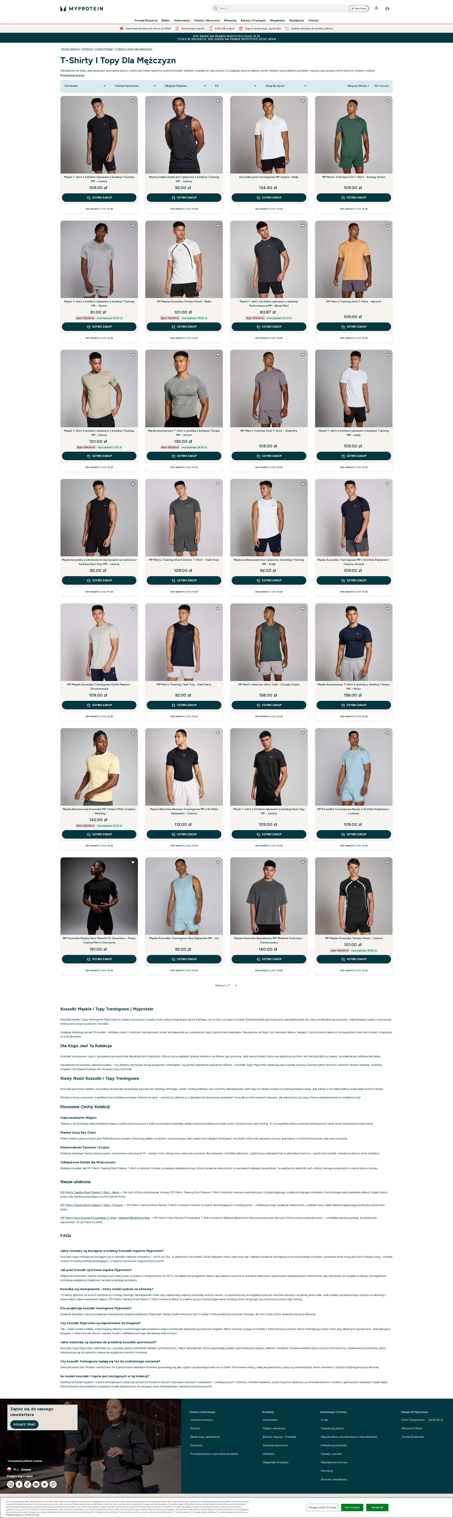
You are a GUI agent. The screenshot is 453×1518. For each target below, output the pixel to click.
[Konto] (376, 8)
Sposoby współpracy (334, 1479)
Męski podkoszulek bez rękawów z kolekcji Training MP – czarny (184, 179)
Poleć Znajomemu (422, 1419)
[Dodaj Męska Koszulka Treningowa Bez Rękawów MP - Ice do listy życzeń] (217, 862)
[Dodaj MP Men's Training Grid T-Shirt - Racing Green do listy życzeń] (387, 100)
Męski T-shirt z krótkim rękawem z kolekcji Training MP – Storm (99, 303)
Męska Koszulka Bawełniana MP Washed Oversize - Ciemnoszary (269, 940)
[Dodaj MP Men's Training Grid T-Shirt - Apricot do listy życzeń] (387, 225)
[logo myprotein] (81, 8)
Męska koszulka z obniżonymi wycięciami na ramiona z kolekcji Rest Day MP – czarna (99, 562)
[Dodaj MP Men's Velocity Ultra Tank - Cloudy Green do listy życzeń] (302, 608)
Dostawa (196, 1445)
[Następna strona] (236, 985)
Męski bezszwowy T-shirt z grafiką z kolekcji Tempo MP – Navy (354, 686)
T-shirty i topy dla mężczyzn (133, 48)
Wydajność (296, 20)
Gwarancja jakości (332, 1428)
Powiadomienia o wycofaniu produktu (214, 1453)
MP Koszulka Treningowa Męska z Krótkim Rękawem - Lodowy (354, 811)
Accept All (377, 1507)
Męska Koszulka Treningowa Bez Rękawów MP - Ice (184, 938)
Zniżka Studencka (413, 1436)
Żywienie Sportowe (275, 1445)
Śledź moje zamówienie (205, 1436)
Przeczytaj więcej (72, 75)
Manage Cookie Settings (322, 1507)
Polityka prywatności (334, 1445)
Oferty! (313, 20)
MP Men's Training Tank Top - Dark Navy (184, 684)
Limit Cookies (352, 1507)
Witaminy (230, 20)
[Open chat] (53, 1484)
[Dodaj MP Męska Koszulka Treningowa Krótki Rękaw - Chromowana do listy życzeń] (132, 608)
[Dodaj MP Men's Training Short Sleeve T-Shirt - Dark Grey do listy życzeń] (217, 483)
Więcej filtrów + (358, 85)
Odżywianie (182, 20)
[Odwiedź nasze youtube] (36, 1484)
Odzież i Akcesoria (207, 20)
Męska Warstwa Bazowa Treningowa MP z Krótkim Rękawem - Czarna (184, 811)
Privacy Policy (13, 1515)
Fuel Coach (360, 8)
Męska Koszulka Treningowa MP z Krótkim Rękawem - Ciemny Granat (354, 562)
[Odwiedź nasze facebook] (19, 1484)
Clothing (87, 48)
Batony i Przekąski (253, 20)
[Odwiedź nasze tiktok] (27, 1484)
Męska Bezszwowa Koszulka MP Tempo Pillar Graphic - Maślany (99, 811)
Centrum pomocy (201, 1419)
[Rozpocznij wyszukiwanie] (215, 8)
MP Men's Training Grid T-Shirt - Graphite (268, 430)
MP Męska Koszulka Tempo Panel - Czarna (354, 938)
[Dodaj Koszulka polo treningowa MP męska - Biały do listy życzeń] (302, 100)
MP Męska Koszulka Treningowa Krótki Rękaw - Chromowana (99, 686)
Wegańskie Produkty (275, 1462)
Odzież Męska (104, 48)
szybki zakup (102, 197)
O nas (324, 1419)
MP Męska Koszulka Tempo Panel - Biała (184, 301)
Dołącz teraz (24, 1424)
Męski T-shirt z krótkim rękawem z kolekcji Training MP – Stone (99, 432)
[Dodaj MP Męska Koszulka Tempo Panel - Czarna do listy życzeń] (387, 862)
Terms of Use (32, 1515)
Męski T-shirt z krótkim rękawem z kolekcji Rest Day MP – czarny (269, 811)
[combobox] (290, 8)
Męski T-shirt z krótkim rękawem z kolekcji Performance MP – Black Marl (269, 303)
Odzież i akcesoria (274, 1428)
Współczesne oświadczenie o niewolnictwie (349, 1436)
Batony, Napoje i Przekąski (279, 1436)
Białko (166, 20)
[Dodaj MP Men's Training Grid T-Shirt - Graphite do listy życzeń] (302, 354)
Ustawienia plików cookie (25, 1460)
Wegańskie (277, 20)
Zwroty (195, 1428)
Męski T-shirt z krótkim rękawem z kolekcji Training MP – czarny (99, 179)
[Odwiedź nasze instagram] (10, 1484)
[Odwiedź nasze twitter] (44, 1484)
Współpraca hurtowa (334, 1462)
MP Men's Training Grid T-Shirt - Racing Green (353, 176)
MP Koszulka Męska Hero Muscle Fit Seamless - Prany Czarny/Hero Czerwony (99, 940)
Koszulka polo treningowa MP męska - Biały (268, 176)
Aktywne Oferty (412, 1428)
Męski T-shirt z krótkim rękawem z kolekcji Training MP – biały (354, 432)
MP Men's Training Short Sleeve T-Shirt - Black (89, 1192)
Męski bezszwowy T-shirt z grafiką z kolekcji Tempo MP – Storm (184, 432)
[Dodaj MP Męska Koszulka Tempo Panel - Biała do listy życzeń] (217, 225)
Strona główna (70, 48)
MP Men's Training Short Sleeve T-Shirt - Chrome (91, 1205)
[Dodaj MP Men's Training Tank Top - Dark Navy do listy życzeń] (217, 608)
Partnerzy (327, 1470)
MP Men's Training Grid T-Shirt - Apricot (353, 301)
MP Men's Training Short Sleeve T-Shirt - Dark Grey (184, 559)
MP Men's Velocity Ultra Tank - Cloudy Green (269, 684)
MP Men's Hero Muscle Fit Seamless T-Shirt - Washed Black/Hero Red (105, 1217)
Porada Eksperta (146, 20)
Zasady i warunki (331, 1453)
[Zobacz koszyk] (387, 8)
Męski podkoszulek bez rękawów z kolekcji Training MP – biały (269, 562)
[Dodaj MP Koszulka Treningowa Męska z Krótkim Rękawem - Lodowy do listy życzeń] (387, 733)
